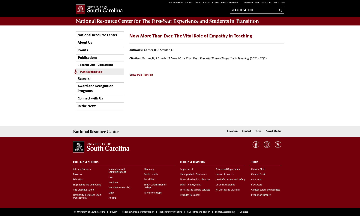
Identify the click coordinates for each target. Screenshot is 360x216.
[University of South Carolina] (101, 146)
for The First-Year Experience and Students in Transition (167, 21)
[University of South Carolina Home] (99, 9)
